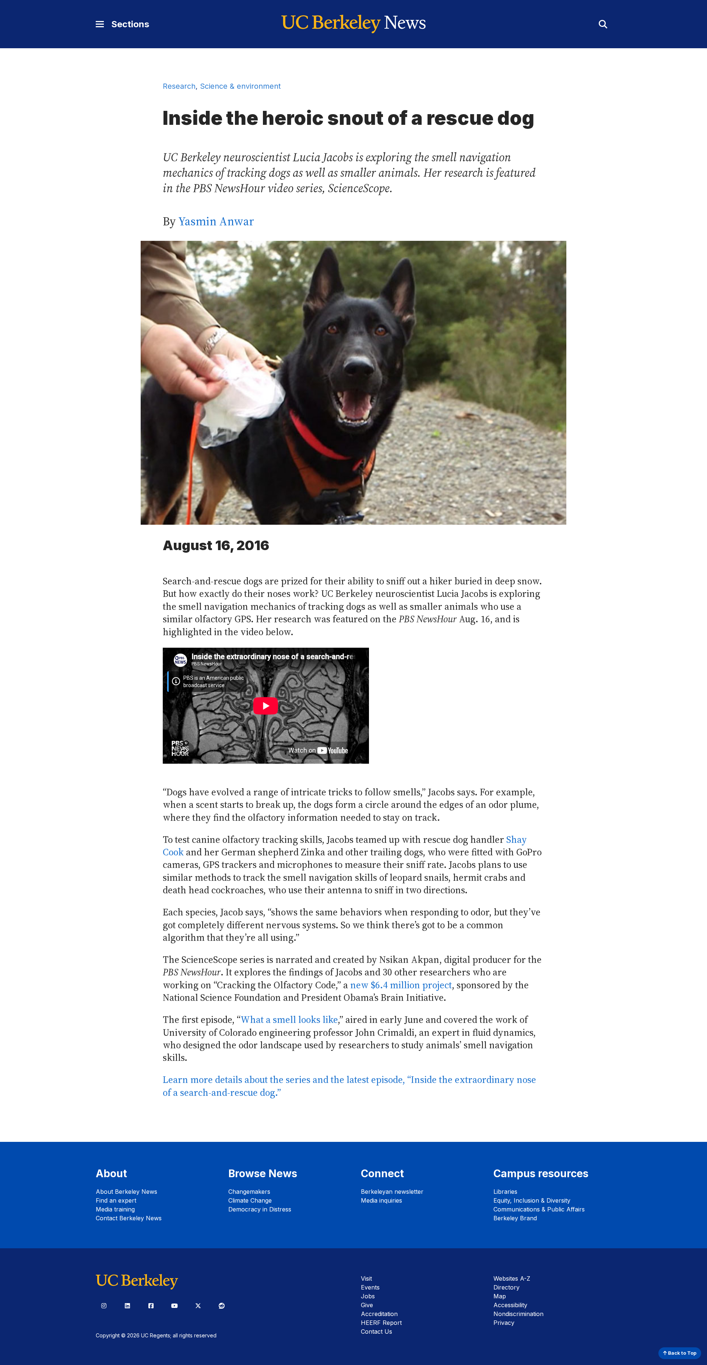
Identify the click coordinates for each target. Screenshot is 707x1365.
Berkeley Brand (515, 1218)
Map (499, 1296)
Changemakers (249, 1191)
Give (367, 1305)
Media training (115, 1209)
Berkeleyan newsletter (392, 1191)
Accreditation (379, 1313)
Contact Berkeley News (129, 1218)
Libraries (505, 1191)
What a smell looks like (289, 1019)
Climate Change (250, 1200)
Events (370, 1287)
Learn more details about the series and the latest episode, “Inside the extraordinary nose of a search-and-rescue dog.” (349, 1086)
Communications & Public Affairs (539, 1209)
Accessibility (510, 1305)
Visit (366, 1278)
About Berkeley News (126, 1191)
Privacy (503, 1322)
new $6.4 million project (401, 985)
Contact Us (376, 1331)
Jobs (368, 1296)
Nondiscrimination (518, 1313)
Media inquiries (381, 1200)
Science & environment (240, 86)
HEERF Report (381, 1322)
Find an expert (116, 1200)
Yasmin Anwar (216, 221)
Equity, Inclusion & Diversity (531, 1200)
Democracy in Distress (259, 1209)
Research (179, 86)
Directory (506, 1287)
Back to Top (681, 1353)
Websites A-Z (511, 1278)
